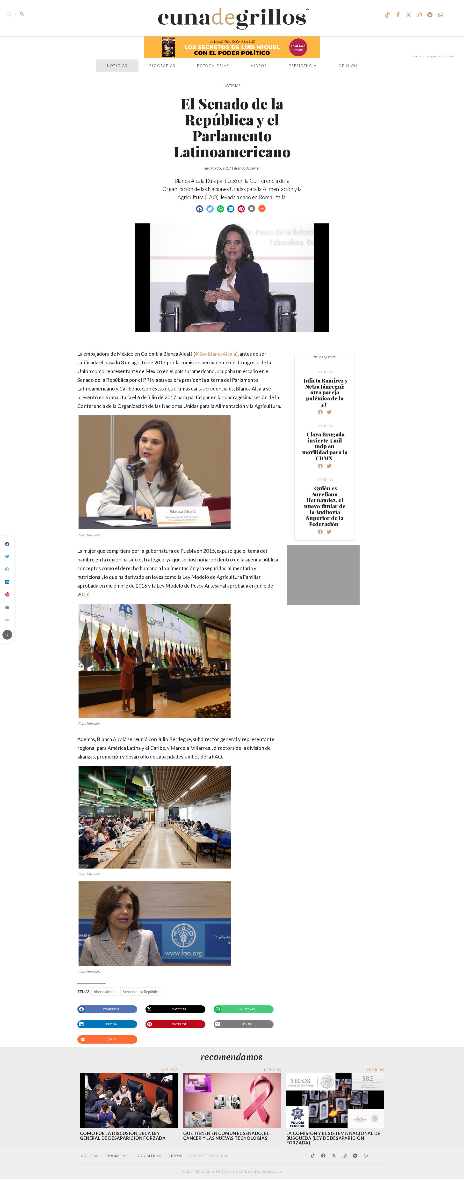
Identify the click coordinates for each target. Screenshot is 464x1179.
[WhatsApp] (7, 569)
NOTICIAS (232, 85)
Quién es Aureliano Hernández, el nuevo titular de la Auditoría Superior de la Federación (324, 506)
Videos (259, 65)
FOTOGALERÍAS (148, 1156)
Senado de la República (141, 991)
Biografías (162, 65)
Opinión (348, 65)
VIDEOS (175, 1156)
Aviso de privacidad (209, 1156)
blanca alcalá (104, 991)
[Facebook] (7, 544)
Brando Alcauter (247, 168)
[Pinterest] (7, 594)
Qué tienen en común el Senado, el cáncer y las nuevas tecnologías (226, 1136)
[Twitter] (7, 557)
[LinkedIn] (7, 582)
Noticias (117, 65)
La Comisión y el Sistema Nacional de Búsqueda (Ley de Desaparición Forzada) (333, 1138)
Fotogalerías (213, 65)
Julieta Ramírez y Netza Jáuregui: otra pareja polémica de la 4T (326, 392)
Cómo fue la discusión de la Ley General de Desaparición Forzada (123, 1136)
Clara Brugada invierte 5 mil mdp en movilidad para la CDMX (325, 446)
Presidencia (303, 65)
